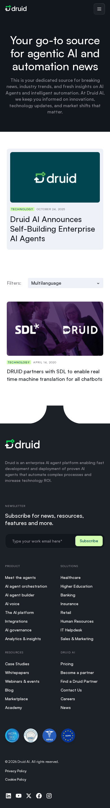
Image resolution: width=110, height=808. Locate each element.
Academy (13, 707)
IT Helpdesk (71, 629)
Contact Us (71, 690)
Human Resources (77, 621)
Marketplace (16, 698)
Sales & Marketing (77, 638)
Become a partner (77, 672)
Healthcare (71, 577)
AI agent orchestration (26, 586)
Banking (68, 594)
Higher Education (77, 586)
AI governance (18, 629)
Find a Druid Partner (79, 681)
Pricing (67, 663)
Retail (66, 612)
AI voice (12, 603)
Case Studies (17, 663)
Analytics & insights (23, 638)
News (66, 707)
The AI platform (19, 612)
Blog (9, 690)
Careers (68, 698)
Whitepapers (17, 672)
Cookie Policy (15, 779)
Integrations (16, 621)
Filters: (14, 283)
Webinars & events (22, 681)
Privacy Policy (16, 771)
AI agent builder (19, 594)
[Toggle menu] (99, 9)
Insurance (69, 603)
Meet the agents (20, 577)
